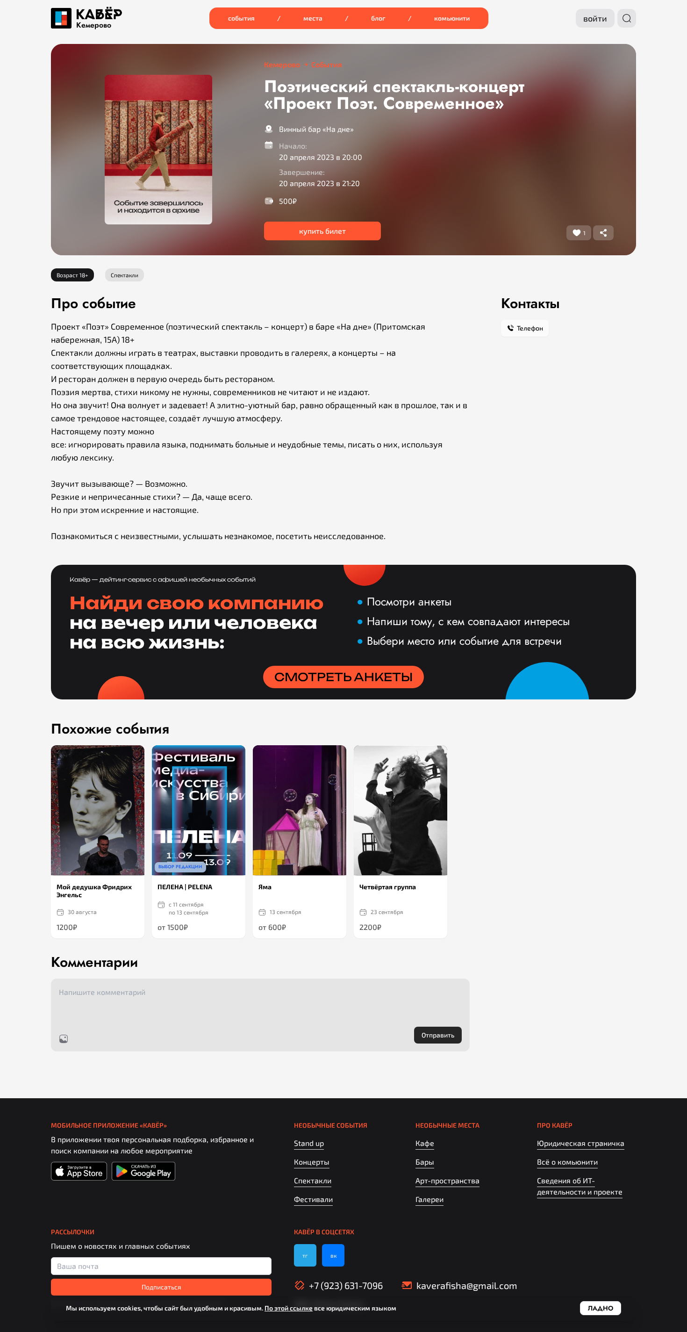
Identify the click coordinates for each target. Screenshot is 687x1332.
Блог (378, 18)
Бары (424, 1161)
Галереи (429, 1199)
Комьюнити (452, 18)
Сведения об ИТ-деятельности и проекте (580, 1186)
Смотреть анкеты (343, 677)
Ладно (600, 1308)
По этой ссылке (289, 1308)
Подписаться (161, 1287)
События (241, 18)
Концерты (311, 1161)
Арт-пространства (447, 1180)
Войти (595, 18)
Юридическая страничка (580, 1142)
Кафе (424, 1142)
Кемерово (93, 25)
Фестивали (313, 1199)
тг (305, 1255)
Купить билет (322, 230)
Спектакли (312, 1180)
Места (312, 18)
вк (333, 1255)
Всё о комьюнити (567, 1161)
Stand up (309, 1142)
